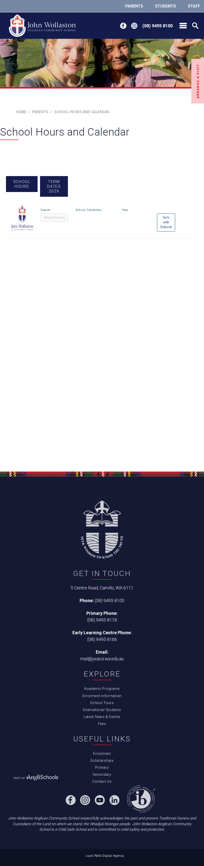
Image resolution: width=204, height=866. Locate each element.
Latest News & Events (102, 717)
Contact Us (101, 781)
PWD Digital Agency (109, 856)
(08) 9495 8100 (109, 600)
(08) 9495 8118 (102, 620)
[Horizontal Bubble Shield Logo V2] (42, 25)
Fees (102, 724)
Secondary (102, 774)
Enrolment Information (102, 696)
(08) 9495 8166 (102, 639)
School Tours (102, 703)
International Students (102, 710)
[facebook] (123, 26)
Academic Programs (102, 689)
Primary (102, 768)
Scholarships (102, 761)
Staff (194, 6)
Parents (134, 6)
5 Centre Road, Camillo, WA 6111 (102, 587)
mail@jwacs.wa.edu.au (102, 658)
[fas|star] (36, 777)
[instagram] (134, 26)
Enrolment (102, 754)
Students (165, 6)
